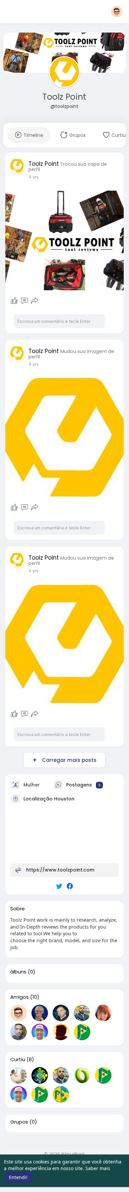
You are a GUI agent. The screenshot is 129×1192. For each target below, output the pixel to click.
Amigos (19, 997)
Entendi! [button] (18, 1177)
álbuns (18, 971)
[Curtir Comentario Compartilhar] (24, 301)
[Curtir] (14, 301)
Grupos (19, 1122)
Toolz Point (64, 97)
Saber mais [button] (97, 1168)
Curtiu (17, 1059)
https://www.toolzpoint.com (60, 870)
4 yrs (33, 177)
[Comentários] (24, 301)
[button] (116, 11)
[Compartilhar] (34, 301)
